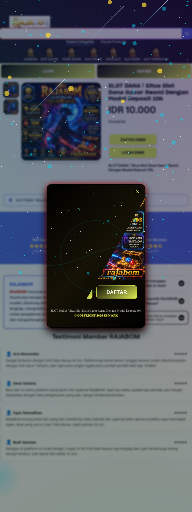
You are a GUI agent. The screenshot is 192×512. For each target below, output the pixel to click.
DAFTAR (117, 292)
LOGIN (72, 292)
